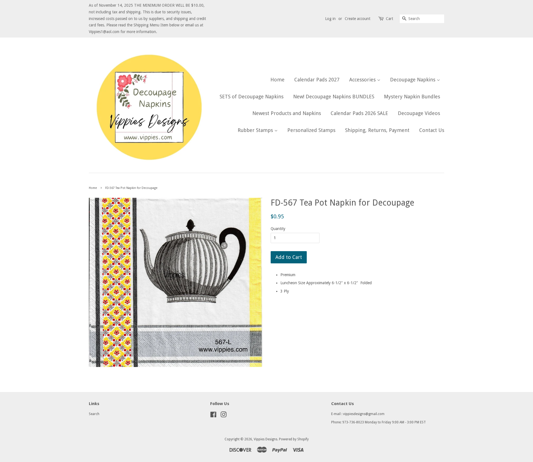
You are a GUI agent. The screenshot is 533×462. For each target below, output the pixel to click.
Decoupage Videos (419, 113)
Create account (357, 18)
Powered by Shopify (294, 439)
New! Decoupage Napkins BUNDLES (333, 96)
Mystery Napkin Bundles (412, 96)
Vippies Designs (265, 439)
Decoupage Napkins (413, 80)
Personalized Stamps (311, 130)
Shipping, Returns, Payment (377, 130)
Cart (389, 18)
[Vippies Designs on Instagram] (223, 416)
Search (94, 414)
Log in (330, 18)
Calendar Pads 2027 (317, 80)
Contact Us (431, 130)
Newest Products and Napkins (286, 113)
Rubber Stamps (256, 130)
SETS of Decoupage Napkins (251, 96)
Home (277, 80)
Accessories (363, 80)
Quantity (278, 228)
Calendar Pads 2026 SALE (359, 113)
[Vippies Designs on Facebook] (213, 416)
